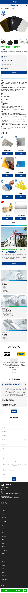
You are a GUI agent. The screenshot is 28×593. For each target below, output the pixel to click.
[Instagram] (16, 2)
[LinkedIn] (10, 2)
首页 (2, 8)
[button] (3, 42)
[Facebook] (13, 2)
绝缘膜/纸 (7, 8)
